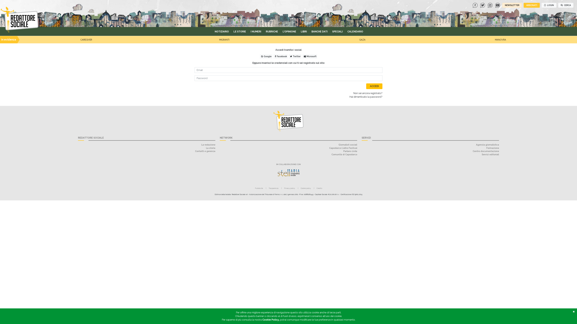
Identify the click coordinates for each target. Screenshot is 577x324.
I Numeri (256, 31)
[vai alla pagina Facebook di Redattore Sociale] (475, 5)
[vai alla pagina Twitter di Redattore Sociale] (483, 5)
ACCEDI (374, 86)
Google (267, 56)
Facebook (281, 56)
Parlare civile (350, 151)
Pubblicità (259, 188)
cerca (567, 5)
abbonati (531, 5)
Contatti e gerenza (205, 151)
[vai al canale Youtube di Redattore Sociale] (498, 5)
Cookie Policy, (271, 319)
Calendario (355, 31)
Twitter (296, 56)
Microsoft (311, 56)
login (550, 5)
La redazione (208, 144)
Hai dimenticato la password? (365, 96)
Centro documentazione (486, 151)
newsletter (512, 5)
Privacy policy (289, 188)
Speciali (337, 31)
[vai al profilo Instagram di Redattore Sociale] (490, 5)
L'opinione (289, 31)
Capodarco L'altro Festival (343, 148)
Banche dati (319, 31)
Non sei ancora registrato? (367, 93)
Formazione (492, 148)
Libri (304, 31)
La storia (210, 148)
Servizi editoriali (490, 154)
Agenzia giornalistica (487, 144)
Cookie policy (306, 188)
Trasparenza (273, 188)
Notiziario (222, 31)
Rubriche (272, 31)
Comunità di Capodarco (344, 154)
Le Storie (240, 31)
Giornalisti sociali (348, 144)
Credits (319, 188)
